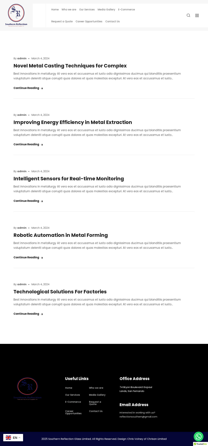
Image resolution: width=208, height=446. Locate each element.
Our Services (87, 9)
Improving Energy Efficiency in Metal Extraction (72, 122)
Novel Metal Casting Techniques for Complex (70, 65)
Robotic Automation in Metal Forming (60, 235)
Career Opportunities (89, 21)
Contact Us (112, 21)
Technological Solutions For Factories (60, 291)
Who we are (69, 9)
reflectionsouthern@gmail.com (138, 416)
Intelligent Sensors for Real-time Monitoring (68, 178)
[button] (198, 436)
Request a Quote (62, 21)
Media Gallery (106, 9)
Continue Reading (26, 88)
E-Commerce (126, 9)
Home (55, 9)
